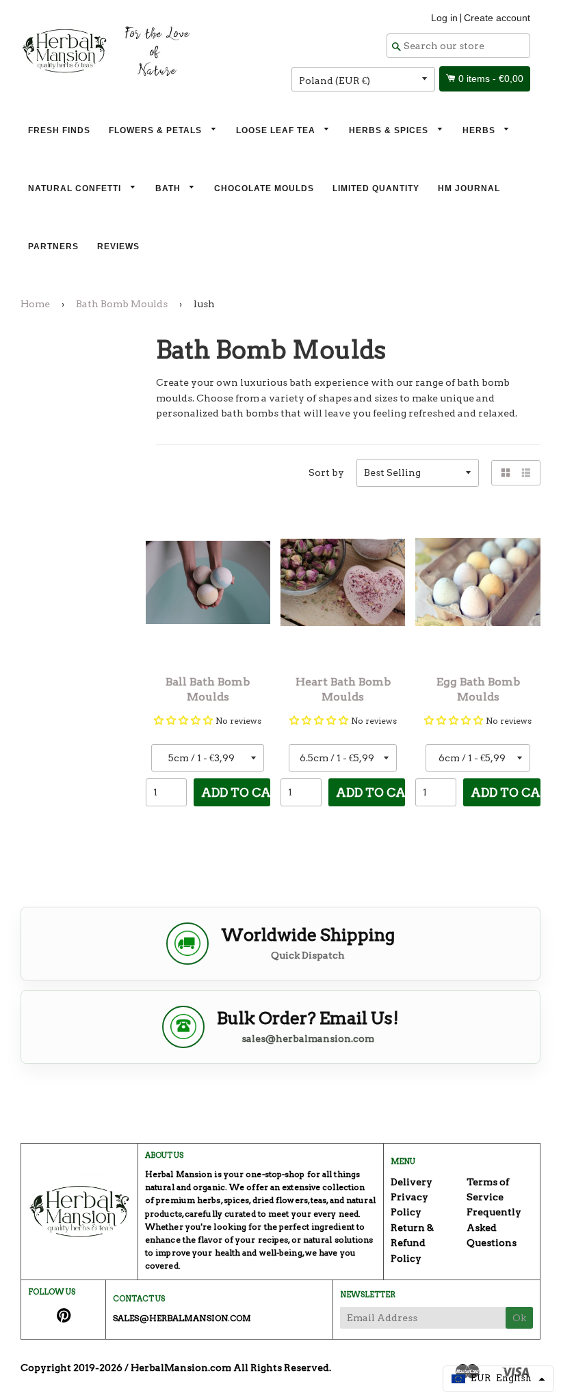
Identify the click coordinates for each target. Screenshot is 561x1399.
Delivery (411, 1181)
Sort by (326, 472)
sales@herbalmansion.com (308, 1038)
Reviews (118, 246)
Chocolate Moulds (264, 188)
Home (35, 303)
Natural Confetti (76, 188)
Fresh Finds (59, 130)
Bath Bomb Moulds (122, 303)
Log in (444, 17)
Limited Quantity (375, 188)
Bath (169, 188)
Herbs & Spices (390, 130)
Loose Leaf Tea (277, 130)
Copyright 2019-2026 (71, 1367)
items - (490, 78)
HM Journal (469, 188)
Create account (497, 17)
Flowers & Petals (157, 130)
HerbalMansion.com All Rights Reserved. (231, 1367)
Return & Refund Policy (412, 1243)
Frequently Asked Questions (494, 1227)
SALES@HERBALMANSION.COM (182, 1318)
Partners (53, 246)
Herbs (480, 130)
